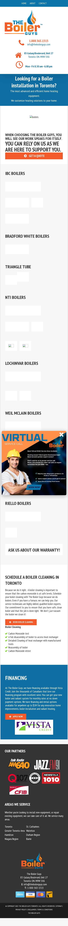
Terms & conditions (45, 909)
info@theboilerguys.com (38, 44)
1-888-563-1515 (35, 888)
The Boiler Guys (34, 913)
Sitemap (59, 906)
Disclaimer (32, 909)
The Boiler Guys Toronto (28, 906)
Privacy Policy (20, 909)
